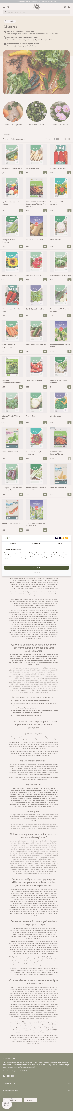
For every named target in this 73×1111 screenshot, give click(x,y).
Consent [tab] (13, 543)
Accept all (36, 568)
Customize (36, 572)
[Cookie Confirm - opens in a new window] (62, 538)
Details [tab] (60, 543)
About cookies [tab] (36, 543)
